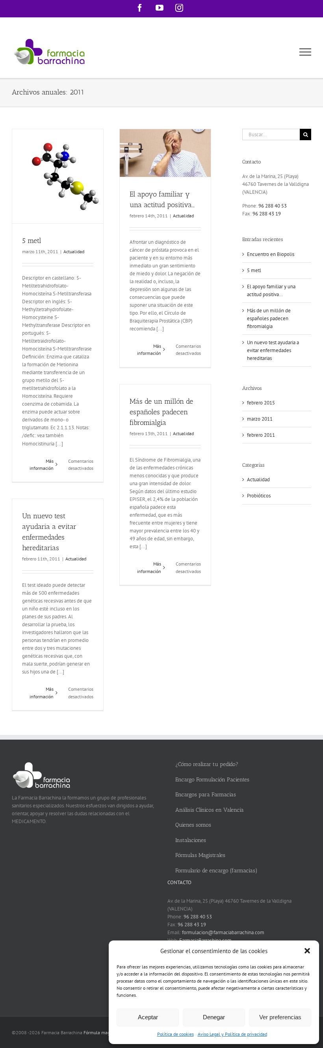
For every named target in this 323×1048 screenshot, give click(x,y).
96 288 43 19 (266, 213)
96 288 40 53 (272, 205)
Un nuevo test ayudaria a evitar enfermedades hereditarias (273, 350)
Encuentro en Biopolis (270, 254)
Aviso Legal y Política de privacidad (232, 1034)
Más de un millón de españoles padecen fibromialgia (161, 412)
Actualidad (73, 251)
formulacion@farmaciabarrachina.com (223, 932)
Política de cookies (175, 1034)
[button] (307, 951)
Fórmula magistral (102, 1032)
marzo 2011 (260, 418)
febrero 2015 (261, 402)
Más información (42, 464)
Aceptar (148, 1017)
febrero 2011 (261, 435)
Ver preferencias (280, 1017)
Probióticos (259, 495)
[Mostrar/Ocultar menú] (305, 52)
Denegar (214, 1017)
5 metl (31, 240)
